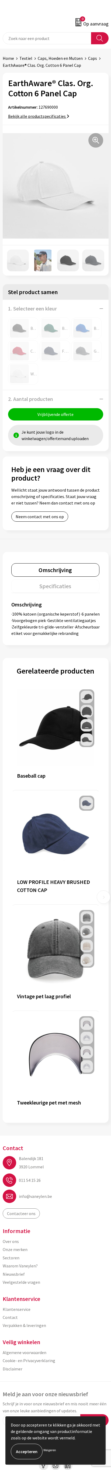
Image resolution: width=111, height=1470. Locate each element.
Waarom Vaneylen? (20, 1265)
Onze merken (15, 1249)
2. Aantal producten (30, 399)
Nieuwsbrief (14, 1274)
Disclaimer (12, 1369)
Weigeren (49, 1450)
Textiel (25, 58)
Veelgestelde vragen (21, 1282)
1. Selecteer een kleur (32, 308)
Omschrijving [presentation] (55, 570)
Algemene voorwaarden (24, 1352)
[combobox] (47, 38)
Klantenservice (16, 1309)
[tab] (55, 570)
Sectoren (11, 1257)
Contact (10, 1317)
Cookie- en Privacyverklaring (29, 1360)
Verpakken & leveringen (24, 1325)
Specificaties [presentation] (55, 586)
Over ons (11, 1241)
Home (8, 58)
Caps (92, 58)
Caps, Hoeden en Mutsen (60, 58)
